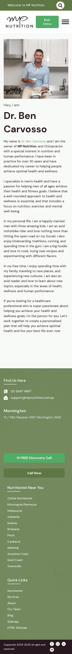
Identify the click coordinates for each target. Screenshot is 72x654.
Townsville (14, 566)
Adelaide (13, 517)
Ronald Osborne (15, 360)
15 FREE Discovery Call (34, 458)
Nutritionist (15, 591)
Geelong (13, 548)
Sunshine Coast (17, 554)
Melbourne (14, 511)
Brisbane (13, 529)
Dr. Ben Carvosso (33, 141)
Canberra (13, 542)
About (11, 603)
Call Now (34, 473)
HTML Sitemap (17, 628)
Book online (47, 22)
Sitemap (13, 622)
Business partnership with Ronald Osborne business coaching (35, 352)
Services (13, 597)
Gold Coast (15, 560)
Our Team (14, 609)
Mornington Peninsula (22, 504)
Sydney (12, 523)
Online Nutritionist (19, 498)
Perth (11, 535)
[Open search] (60, 5)
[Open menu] (65, 22)
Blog (10, 615)
